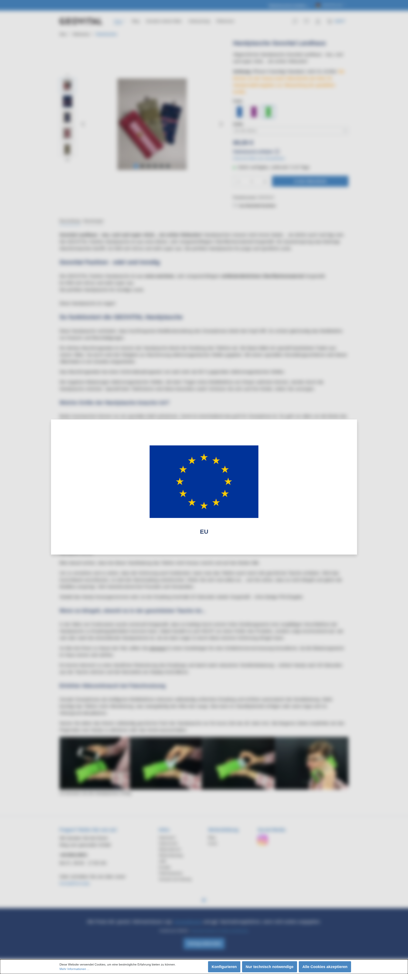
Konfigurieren (224, 967)
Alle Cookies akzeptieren (324, 967)
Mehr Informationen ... (74, 969)
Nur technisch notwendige (269, 967)
